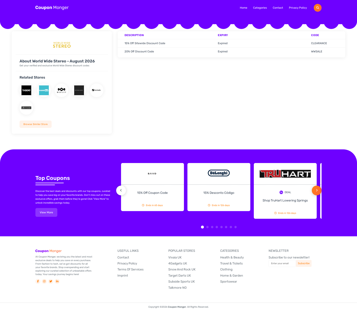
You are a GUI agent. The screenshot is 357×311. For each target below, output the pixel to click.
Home (243, 7)
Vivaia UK (175, 257)
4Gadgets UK (177, 263)
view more (46, 212)
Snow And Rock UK (182, 269)
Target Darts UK (179, 275)
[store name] (26, 90)
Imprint (122, 275)
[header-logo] (52, 7)
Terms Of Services (130, 269)
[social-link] (37, 281)
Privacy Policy (298, 7)
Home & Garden (231, 275)
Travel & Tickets (231, 263)
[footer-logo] (48, 251)
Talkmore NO (177, 288)
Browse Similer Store (35, 124)
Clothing (226, 269)
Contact (278, 7)
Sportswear (228, 281)
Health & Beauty (232, 257)
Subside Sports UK (181, 281)
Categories (260, 7)
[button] (202, 227)
